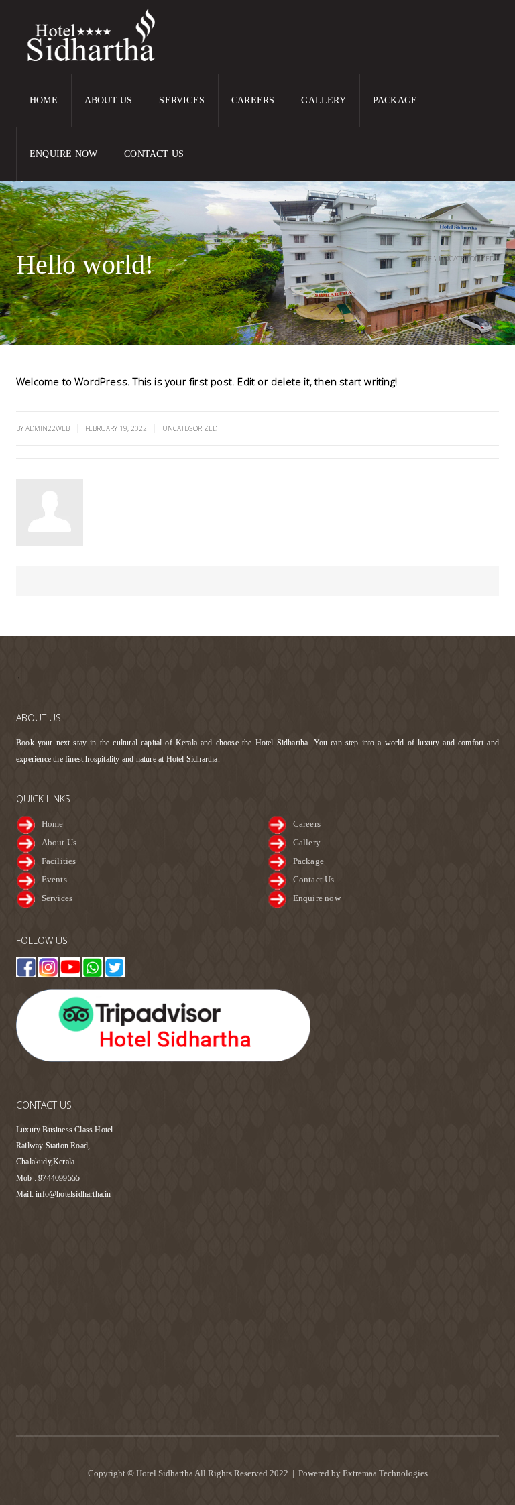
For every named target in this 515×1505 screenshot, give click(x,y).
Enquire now (317, 898)
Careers (252, 100)
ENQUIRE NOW (63, 154)
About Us (108, 100)
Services (182, 100)
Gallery (323, 100)
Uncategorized (466, 258)
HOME (44, 100)
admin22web (128, 484)
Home (422, 258)
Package (395, 100)
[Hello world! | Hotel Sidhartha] (100, 35)
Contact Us (154, 154)
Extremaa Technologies (385, 1473)
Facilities (59, 861)
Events (54, 879)
